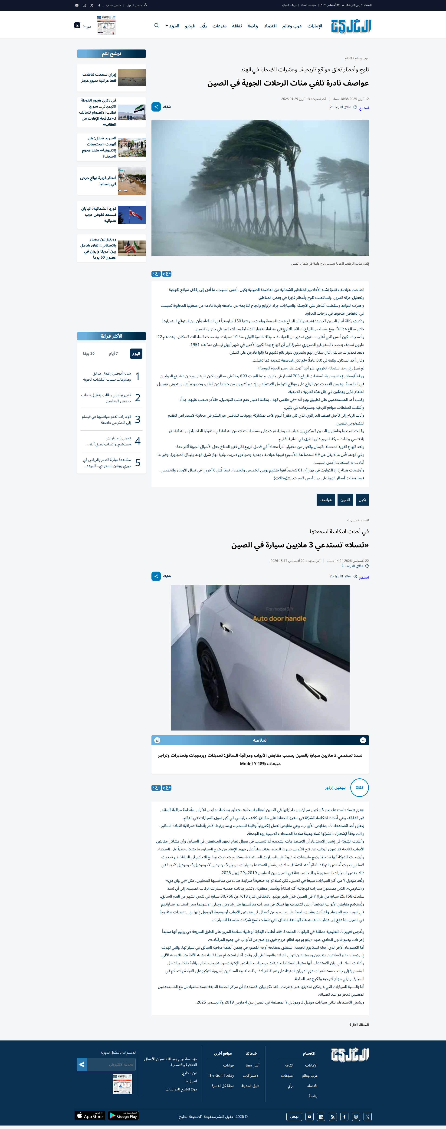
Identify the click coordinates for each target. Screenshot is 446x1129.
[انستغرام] (84, 5)
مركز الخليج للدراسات (181, 1089)
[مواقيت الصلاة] (77, 26)
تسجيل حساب (113, 5)
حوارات (228, 1065)
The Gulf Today (221, 1076)
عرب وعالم (292, 26)
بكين (362, 500)
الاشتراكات (251, 1076)
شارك (167, 107)
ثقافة (237, 26)
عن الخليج (189, 1073)
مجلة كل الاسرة (223, 1086)
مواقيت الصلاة (308, 5)
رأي (203, 26)
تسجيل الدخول (134, 5)
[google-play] (123, 1117)
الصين (345, 500)
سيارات (352, 520)
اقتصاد (270, 26)
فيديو (190, 26)
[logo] (351, 26)
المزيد (174, 26)
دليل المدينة (250, 1086)
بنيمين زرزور (335, 787)
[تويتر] (91, 5)
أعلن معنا (252, 1065)
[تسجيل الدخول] (145, 5)
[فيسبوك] (99, 5)
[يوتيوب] (77, 5)
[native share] (156, 107)
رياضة (253, 26)
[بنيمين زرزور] (359, 787)
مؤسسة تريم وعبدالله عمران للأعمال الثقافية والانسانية (170, 1062)
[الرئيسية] (350, 1061)
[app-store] (89, 1117)
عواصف (326, 500)
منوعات (219, 26)
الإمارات (315, 26)
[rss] (333, 1117)
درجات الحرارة (289, 5)
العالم (348, 58)
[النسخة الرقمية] (106, 26)
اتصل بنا (190, 1081)
